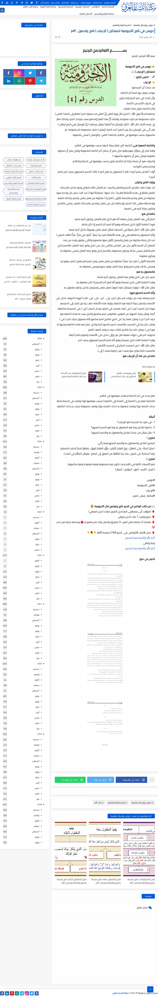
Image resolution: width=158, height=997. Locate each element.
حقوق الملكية (86, 2)
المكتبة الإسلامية (65, 7)
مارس (36, 371)
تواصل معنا (55, 2)
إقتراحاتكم (65, 2)
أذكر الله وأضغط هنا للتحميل (140, 537)
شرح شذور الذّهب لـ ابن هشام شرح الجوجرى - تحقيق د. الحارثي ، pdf (17, 281)
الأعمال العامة (85, 14)
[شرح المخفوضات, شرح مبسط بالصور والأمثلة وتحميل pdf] (139, 848)
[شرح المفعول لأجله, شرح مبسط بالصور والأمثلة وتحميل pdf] (71, 848)
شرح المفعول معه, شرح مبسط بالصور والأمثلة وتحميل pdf (106, 881)
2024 (39, 441)
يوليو (37, 349)
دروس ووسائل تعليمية (143, 25)
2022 (39, 555)
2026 (39, 338)
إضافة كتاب (44, 2)
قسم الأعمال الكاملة (14, 171)
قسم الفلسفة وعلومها (36, 198)
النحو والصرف (36, 165)
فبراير (37, 376)
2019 (39, 734)
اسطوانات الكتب (13, 159)
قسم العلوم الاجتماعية (36, 189)
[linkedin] (7, 3)
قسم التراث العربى (13, 177)
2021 (39, 604)
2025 (39, 387)
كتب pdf (97, 802)
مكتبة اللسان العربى (120, 993)
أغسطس (35, 344)
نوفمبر (36, 452)
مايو (37, 360)
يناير (37, 382)
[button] (131, 780)
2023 (39, 512)
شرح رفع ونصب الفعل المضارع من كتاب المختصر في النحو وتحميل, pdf (123, 375)
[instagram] (27, 3)
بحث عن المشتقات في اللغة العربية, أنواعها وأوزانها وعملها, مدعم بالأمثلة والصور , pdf (18, 230)
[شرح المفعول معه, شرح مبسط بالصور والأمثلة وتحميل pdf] (105, 848)
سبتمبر (36, 463)
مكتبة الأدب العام (30, 7)
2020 (39, 663)
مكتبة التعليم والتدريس (104, 14)
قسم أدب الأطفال (13, 165)
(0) (56, 37)
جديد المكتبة (97, 2)
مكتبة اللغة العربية (48, 7)
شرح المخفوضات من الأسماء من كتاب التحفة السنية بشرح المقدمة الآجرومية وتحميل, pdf (73, 375)
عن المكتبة (75, 2)
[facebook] (37, 3)
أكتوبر (37, 457)
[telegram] (22, 3)
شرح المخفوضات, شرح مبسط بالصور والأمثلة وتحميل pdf (141, 881)
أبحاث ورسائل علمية (36, 159)
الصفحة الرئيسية (109, 2)
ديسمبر (36, 392)
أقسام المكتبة (108, 7)
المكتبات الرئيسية (82, 7)
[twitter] (32, 3)
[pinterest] (17, 3)
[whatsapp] (12, 3)
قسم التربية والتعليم (121, 25)
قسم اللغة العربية (13, 198)
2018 (39, 804)
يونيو (37, 355)
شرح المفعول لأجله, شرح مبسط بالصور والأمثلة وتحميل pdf (72, 881)
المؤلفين (95, 7)
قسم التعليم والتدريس (13, 183)
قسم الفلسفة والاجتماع (13, 191)
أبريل (37, 365)
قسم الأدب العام (36, 171)
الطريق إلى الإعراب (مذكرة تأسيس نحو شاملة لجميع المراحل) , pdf (20, 264)
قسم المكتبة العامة (35, 204)
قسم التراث (36, 177)
